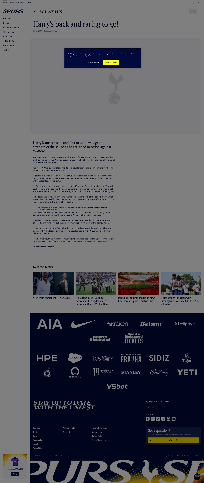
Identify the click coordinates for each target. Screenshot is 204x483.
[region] (102, 58)
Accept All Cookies (111, 62)
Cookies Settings (93, 62)
